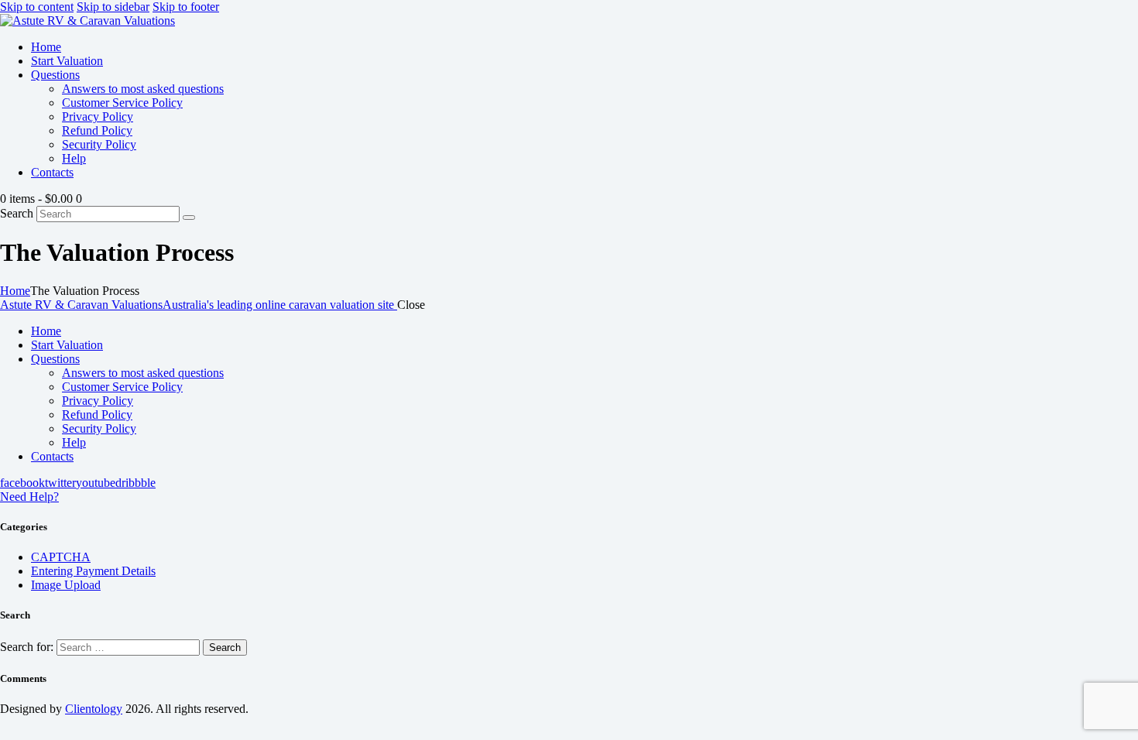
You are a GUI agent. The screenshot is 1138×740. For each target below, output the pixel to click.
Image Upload (66, 584)
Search (16, 213)
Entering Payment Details (93, 570)
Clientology (93, 708)
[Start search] (189, 217)
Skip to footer (186, 6)
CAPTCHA (61, 557)
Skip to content (37, 6)
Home (15, 290)
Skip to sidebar (113, 6)
